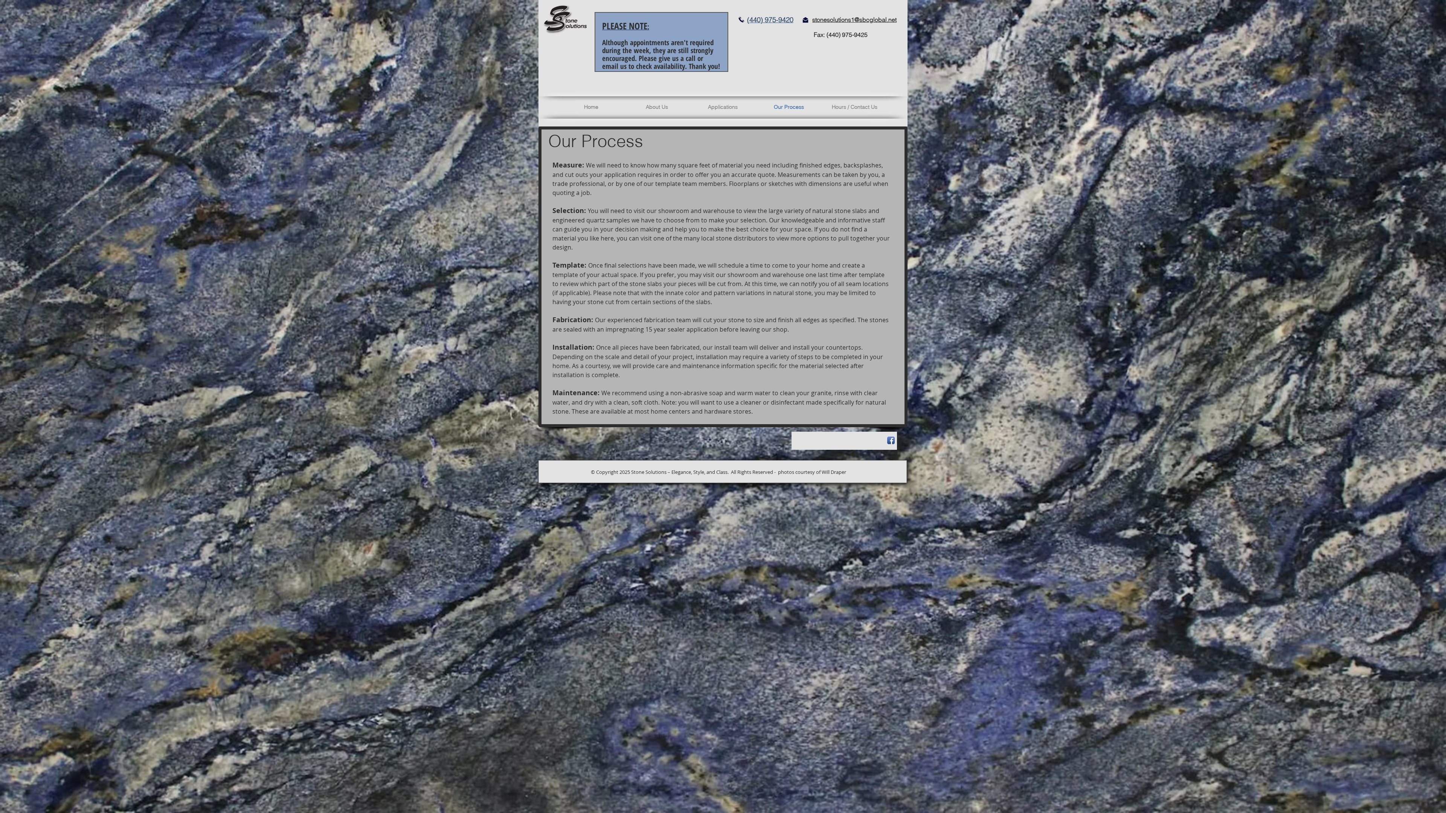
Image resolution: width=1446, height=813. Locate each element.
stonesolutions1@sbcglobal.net (854, 19)
